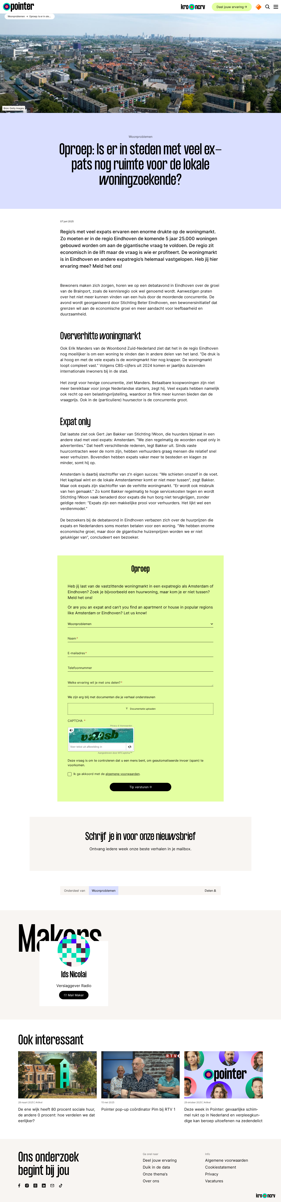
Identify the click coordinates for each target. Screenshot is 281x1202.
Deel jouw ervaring (230, 7)
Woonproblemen (140, 137)
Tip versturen (139, 787)
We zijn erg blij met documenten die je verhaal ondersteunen (111, 697)
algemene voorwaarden (123, 774)
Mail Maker (76, 995)
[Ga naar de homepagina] (18, 7)
